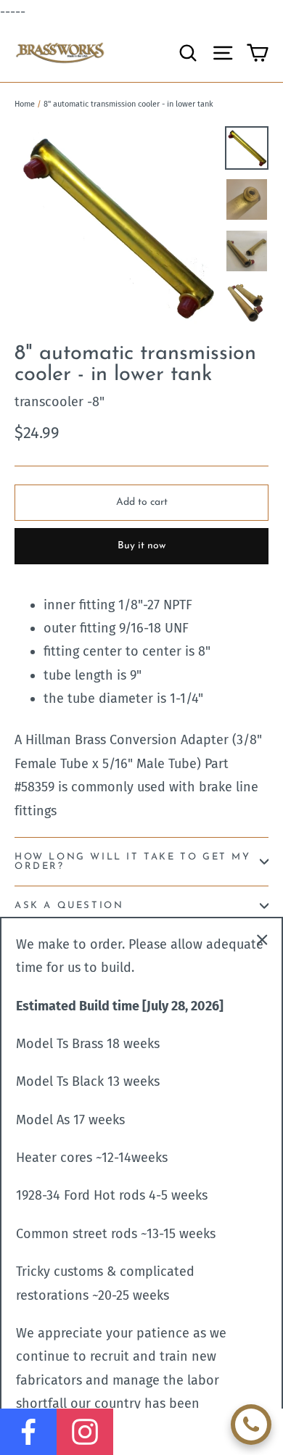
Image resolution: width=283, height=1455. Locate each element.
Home (25, 104)
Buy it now (141, 545)
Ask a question (69, 905)
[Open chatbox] (251, 1424)
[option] (116, 227)
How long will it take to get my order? (133, 861)
